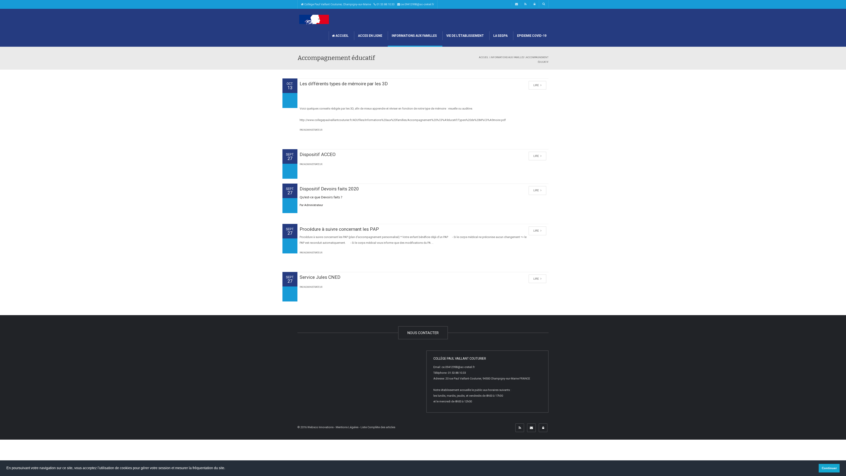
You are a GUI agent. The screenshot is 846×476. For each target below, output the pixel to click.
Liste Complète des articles (378, 427)
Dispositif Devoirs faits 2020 (329, 189)
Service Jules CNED (320, 277)
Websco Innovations (320, 427)
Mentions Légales (347, 427)
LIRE (536, 85)
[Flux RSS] (519, 427)
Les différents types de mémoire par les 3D (344, 83)
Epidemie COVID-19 (531, 35)
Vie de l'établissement (465, 35)
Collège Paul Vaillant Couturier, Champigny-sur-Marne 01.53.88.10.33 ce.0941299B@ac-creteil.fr (369, 4)
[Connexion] (543, 427)
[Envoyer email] (531, 427)
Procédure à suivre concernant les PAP (339, 229)
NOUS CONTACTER (423, 333)
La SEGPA (500, 35)
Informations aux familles (414, 35)
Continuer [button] (829, 468)
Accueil (342, 35)
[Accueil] (313, 19)
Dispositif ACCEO (318, 154)
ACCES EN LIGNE (369, 35)
